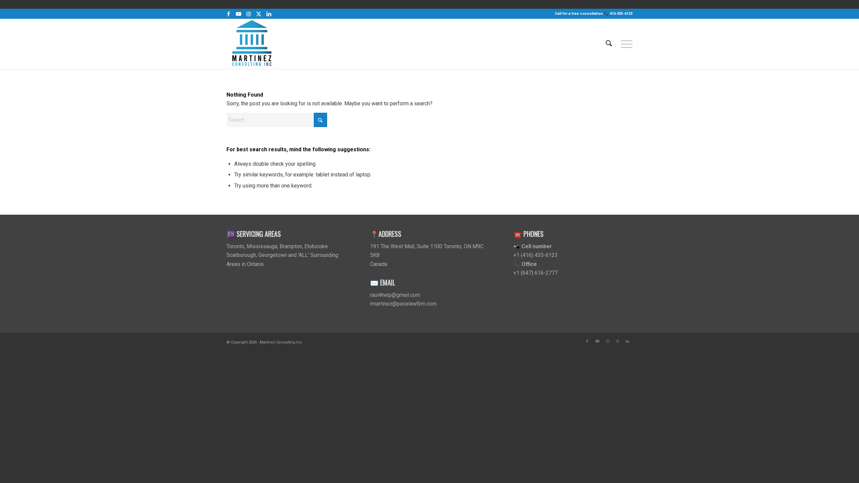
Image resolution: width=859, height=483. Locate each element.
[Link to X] (258, 14)
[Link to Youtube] (238, 14)
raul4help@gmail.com (395, 295)
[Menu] (624, 44)
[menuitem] (608, 44)
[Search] (608, 44)
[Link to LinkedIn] (269, 14)
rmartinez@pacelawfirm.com (403, 304)
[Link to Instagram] (248, 14)
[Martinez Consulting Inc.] (251, 44)
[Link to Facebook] (228, 14)
